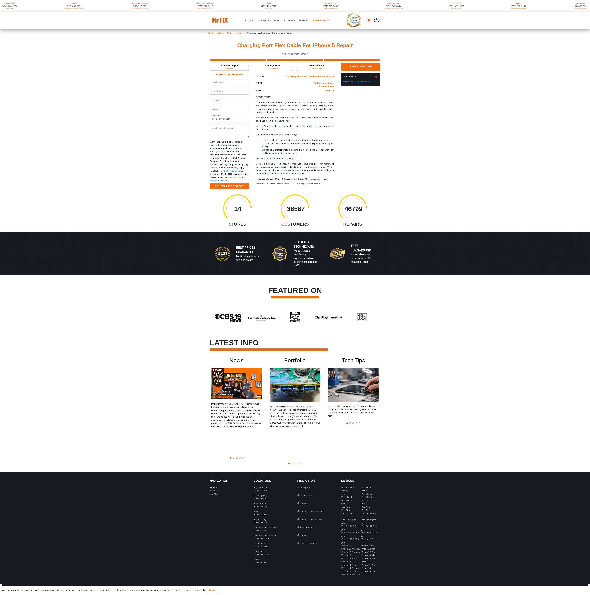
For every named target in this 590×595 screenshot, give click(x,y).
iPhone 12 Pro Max (350, 552)
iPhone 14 (366, 561)
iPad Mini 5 (366, 494)
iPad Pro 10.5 (347, 487)
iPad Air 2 (345, 507)
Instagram (305, 487)
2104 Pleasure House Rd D (330, 8)
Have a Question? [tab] (273, 66)
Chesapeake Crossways (205, 3)
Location (216, 115)
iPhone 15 (366, 568)
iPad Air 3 (365, 500)
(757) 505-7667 (330, 6)
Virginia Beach (330, 3)
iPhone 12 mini (368, 549)
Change (374, 76)
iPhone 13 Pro (368, 558)
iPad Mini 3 (366, 497)
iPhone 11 (346, 545)
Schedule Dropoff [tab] (229, 66)
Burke (518, 3)
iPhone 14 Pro (368, 565)
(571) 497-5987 (456, 6)
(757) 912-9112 (205, 6)
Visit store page (362, 82)
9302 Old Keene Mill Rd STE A (518, 8)
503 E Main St (9, 8)
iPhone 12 (346, 555)
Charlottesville (10, 3)
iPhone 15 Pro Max (350, 574)
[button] (237, 405)
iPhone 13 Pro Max (350, 558)
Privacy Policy (234, 177)
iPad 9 (364, 503)
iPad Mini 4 (346, 497)
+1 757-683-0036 (231, 171)
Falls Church (456, 3)
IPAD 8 (344, 503)
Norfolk (268, 3)
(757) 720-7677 (268, 6)
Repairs (249, 20)
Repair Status (321, 20)
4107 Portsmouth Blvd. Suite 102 (140, 8)
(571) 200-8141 (518, 6)
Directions (348, 82)
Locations (264, 20)
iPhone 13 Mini (368, 555)
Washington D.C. (393, 3)
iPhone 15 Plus (348, 571)
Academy (304, 20)
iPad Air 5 (365, 510)
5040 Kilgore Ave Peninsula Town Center (74, 8)
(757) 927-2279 (140, 6)
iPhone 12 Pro (368, 552)
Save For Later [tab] (316, 66)
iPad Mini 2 (346, 500)
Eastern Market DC (308, 543)
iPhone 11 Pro (368, 545)
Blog (277, 20)
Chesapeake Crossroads (140, 3)
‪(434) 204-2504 (9, 6)
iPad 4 (344, 490)
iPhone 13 (346, 561)
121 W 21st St (268, 8)
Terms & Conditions (219, 180)
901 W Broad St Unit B (456, 8)
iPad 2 (344, 494)
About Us (214, 490)
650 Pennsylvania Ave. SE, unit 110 (394, 8)
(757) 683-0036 (74, 6)
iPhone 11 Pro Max (350, 549)
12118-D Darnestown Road (580, 8)
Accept (212, 590)
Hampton (74, 3)
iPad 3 (364, 490)
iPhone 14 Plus (348, 565)
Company (289, 20)
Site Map (214, 494)
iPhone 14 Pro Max (350, 568)
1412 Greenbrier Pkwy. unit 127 (205, 8)
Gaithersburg (580, 3)
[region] (295, 257)
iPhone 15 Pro (368, 571)
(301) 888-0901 (580, 6)
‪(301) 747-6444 (393, 6)
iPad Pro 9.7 (367, 487)
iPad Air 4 (345, 510)
